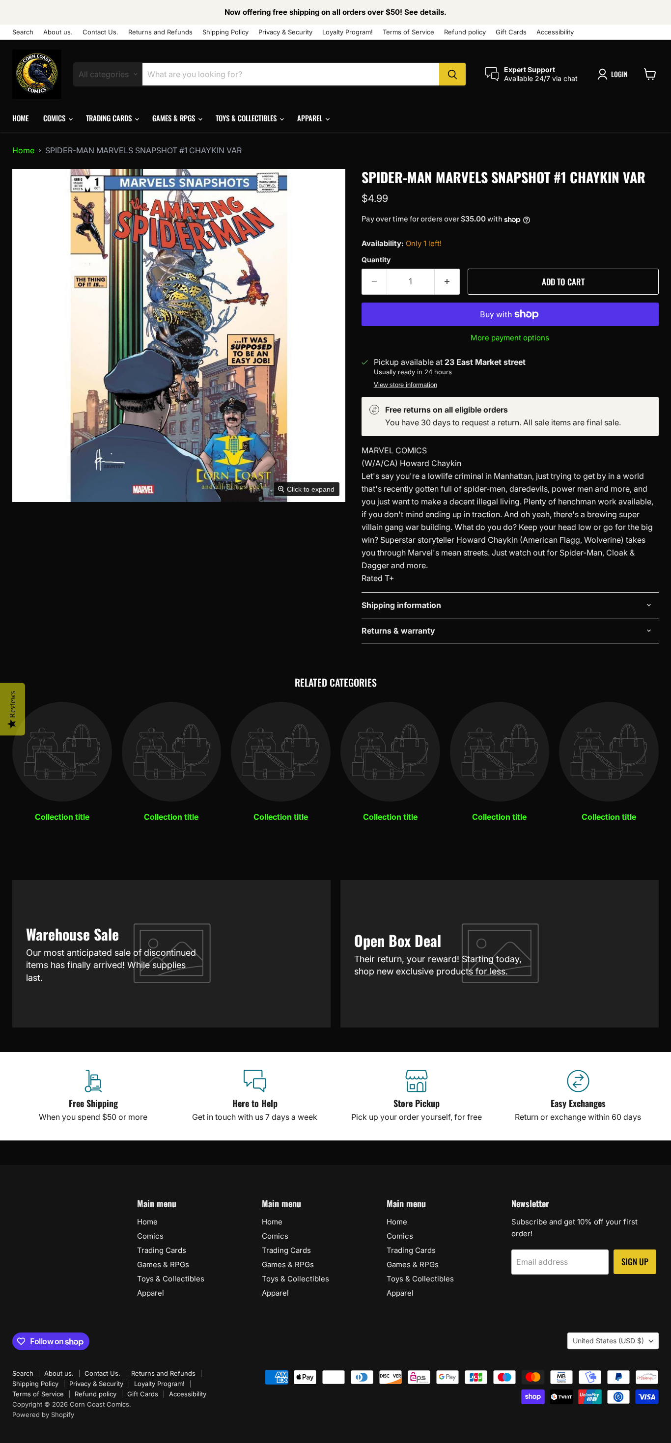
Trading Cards (110, 117)
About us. (58, 32)
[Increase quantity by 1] (447, 282)
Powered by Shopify (43, 1414)
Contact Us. (100, 32)
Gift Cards (511, 32)
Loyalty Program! (347, 32)
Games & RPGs (174, 117)
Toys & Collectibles (247, 117)
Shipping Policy (225, 32)
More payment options (510, 337)
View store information (405, 385)
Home (20, 117)
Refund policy (465, 32)
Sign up (634, 1261)
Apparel (310, 117)
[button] (614, 74)
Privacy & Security (285, 32)
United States (608, 1340)
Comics (55, 117)
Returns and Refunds (160, 32)
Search (22, 32)
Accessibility (555, 32)
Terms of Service (408, 32)
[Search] (452, 74)
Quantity (376, 260)
